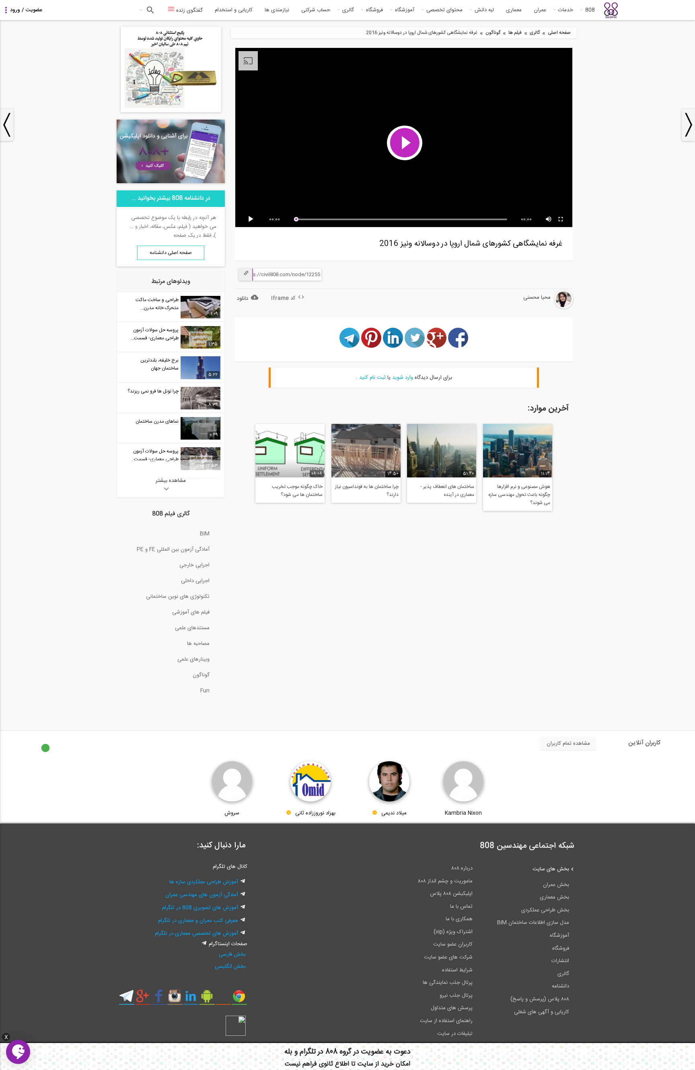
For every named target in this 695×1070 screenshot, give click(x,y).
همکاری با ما (459, 919)
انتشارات (560, 960)
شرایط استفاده (457, 970)
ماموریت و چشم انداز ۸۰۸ (445, 881)
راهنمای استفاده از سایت (446, 1020)
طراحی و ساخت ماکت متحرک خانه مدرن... (157, 304)
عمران (540, 10)
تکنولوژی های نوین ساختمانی (178, 596)
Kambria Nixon (463, 813)
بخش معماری (554, 897)
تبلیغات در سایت (455, 1033)
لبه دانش (484, 10)
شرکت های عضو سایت (448, 957)
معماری (514, 10)
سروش (231, 813)
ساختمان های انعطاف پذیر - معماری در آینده (447, 491)
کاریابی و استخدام (234, 10)
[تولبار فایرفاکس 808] (223, 999)
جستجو (149, 10)
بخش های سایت (551, 869)
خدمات (565, 10)
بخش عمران (556, 884)
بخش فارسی (232, 954)
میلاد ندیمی (394, 813)
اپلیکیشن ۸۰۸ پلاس (451, 893)
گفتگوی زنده (189, 10)
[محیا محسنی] (542, 307)
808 (590, 10)
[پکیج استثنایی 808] (171, 111)
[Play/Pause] (252, 219)
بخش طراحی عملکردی (545, 910)
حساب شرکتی (315, 10)
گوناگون (492, 33)
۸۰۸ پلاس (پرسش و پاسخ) (539, 999)
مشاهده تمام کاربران (568, 743)
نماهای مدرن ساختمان (157, 421)
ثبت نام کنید (372, 377)
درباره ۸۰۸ (462, 868)
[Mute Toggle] (549, 219)
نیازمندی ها (277, 10)
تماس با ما (461, 906)
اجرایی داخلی (195, 580)
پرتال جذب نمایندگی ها (448, 982)
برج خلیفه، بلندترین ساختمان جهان (159, 364)
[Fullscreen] (561, 219)
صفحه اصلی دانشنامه (171, 253)
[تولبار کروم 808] (239, 999)
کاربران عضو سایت (453, 944)
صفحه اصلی (559, 33)
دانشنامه (560, 986)
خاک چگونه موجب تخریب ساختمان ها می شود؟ (297, 491)
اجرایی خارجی (194, 565)
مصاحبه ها (198, 643)
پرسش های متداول (452, 1008)
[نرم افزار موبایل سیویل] (206, 999)
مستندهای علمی (192, 628)
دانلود (242, 298)
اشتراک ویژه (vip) (453, 931)
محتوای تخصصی (444, 10)
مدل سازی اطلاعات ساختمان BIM (533, 922)
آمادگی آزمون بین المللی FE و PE (173, 549)
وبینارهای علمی (193, 659)
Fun (205, 690)
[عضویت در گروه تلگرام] (126, 999)
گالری (348, 10)
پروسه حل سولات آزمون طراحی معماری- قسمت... (154, 334)
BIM (205, 533)
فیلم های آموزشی (191, 612)
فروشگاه (374, 10)
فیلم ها (515, 33)
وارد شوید (402, 377)
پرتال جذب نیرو (456, 995)
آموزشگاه (404, 10)
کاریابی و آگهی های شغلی (541, 1012)
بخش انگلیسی (230, 966)
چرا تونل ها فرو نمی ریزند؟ (153, 391)
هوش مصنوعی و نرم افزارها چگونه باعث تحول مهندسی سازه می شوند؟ (519, 495)
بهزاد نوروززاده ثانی (315, 813)
